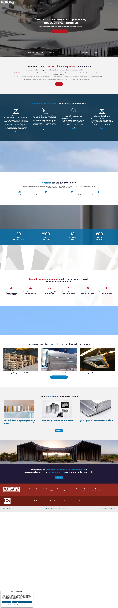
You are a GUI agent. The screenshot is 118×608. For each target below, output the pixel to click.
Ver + (16, 132)
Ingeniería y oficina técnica (73, 116)
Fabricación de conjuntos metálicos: (44, 116)
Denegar (17, 602)
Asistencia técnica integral (102, 116)
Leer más (59, 430)
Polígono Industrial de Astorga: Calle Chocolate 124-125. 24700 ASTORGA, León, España (63, 488)
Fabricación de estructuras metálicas (58, 490)
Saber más (59, 84)
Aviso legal (24, 604)
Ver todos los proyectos (59, 377)
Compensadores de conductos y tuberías (97, 373)
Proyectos (104, 3)
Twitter (39, 488)
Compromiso (97, 3)
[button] (31, 591)
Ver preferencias (27, 602)
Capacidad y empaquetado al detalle (20, 373)
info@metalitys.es (101, 488)
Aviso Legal (46, 508)
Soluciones (90, 3)
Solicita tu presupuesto (60, 31)
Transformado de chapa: (16, 116)
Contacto (114, 3)
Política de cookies (10, 604)
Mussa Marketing (111, 508)
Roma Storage (62, 500)
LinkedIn (33, 488)
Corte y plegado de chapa (42, 490)
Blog (110, 3)
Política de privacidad (18, 604)
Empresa (84, 3)
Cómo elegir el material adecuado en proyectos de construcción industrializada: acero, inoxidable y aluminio (19, 422)
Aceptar (6, 602)
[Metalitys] (7, 4)
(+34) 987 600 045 (90, 488)
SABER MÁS (59, 477)
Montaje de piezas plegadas (59, 373)
